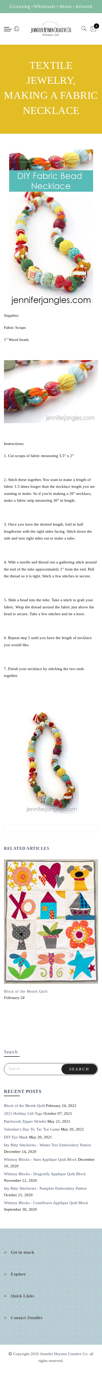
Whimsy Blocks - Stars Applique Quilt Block (40, 1159)
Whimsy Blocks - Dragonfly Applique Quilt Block (45, 1174)
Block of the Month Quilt (26, 991)
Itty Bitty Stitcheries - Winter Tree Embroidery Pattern (47, 1145)
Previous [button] (9, 941)
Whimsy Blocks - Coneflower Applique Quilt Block (46, 1203)
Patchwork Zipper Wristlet (25, 1121)
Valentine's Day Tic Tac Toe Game (32, 1129)
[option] (51, 930)
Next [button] (86, 941)
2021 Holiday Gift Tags (23, 1113)
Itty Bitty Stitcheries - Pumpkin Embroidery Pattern (45, 1188)
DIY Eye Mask (16, 1137)
